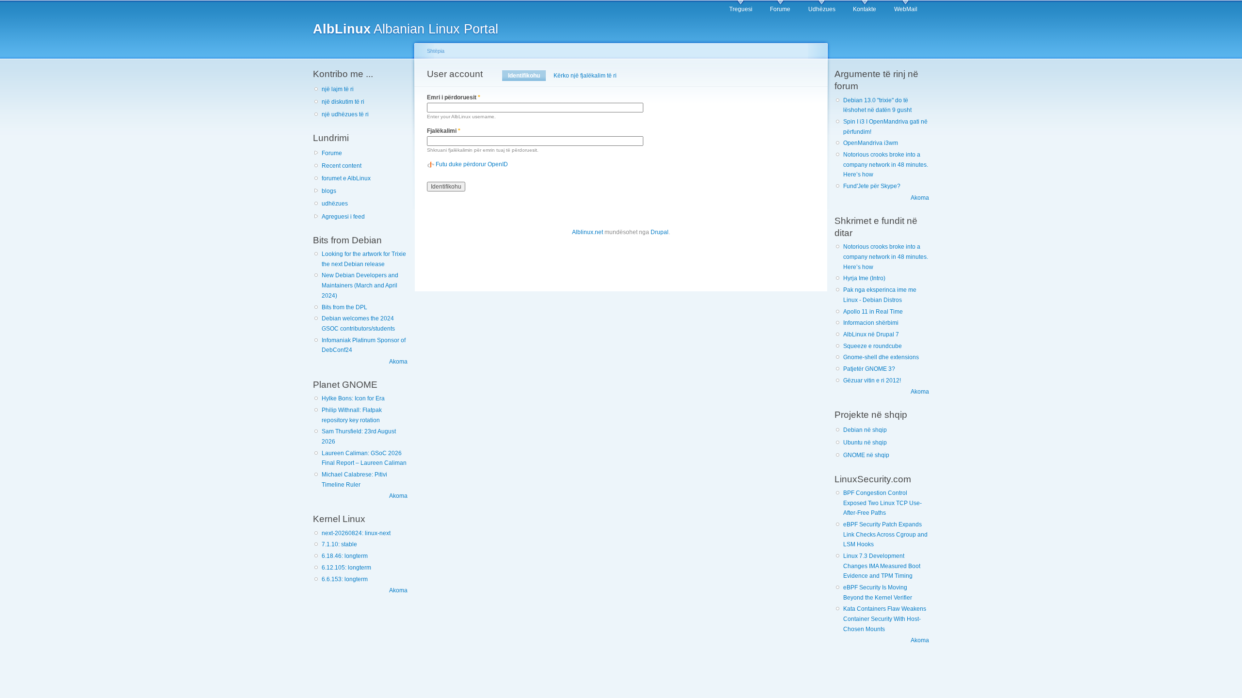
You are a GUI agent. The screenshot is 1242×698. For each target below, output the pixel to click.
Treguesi (740, 9)
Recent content (341, 165)
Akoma (398, 361)
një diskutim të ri (343, 101)
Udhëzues (821, 9)
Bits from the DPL (344, 307)
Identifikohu (527, 75)
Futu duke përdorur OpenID (472, 164)
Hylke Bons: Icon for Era (353, 398)
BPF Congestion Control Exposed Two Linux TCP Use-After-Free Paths (882, 503)
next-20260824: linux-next (356, 533)
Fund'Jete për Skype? (871, 186)
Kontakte (864, 9)
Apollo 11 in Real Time (873, 311)
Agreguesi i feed (343, 216)
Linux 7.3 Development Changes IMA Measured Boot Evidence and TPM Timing (881, 566)
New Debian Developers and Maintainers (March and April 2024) (360, 285)
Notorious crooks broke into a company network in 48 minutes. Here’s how (885, 164)
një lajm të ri (338, 89)
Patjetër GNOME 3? (869, 368)
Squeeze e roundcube (872, 346)
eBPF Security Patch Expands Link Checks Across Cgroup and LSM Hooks (885, 534)
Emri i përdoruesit (453, 97)
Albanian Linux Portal (405, 28)
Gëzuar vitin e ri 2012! (872, 380)
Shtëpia (435, 51)
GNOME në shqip (866, 455)
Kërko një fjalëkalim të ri (585, 75)
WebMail (905, 9)
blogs (329, 191)
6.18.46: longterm (345, 556)
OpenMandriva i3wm (870, 143)
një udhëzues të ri (345, 114)
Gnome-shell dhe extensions (881, 357)
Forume (780, 9)
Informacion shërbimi (871, 322)
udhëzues (335, 203)
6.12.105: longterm (346, 567)
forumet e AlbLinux (346, 178)
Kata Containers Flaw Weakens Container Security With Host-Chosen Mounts (884, 618)
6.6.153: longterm (345, 579)
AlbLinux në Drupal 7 (871, 334)
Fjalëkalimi (443, 130)
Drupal (660, 232)
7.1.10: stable (339, 544)
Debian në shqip (865, 430)
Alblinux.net (587, 232)
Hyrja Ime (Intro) (864, 278)
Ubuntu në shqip (865, 442)
